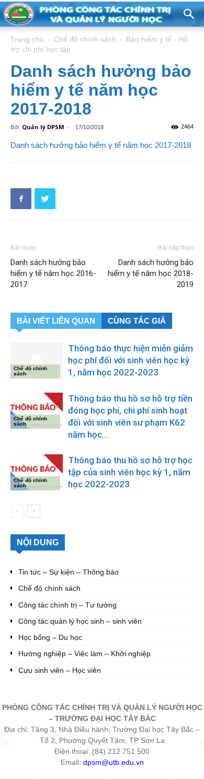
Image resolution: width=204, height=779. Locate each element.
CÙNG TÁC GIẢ (137, 320)
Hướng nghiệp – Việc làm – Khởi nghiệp (84, 653)
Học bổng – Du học (50, 637)
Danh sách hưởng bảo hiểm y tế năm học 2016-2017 (53, 273)
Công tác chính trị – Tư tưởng (67, 605)
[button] (189, 14)
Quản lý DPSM (43, 127)
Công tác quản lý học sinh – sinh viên (80, 621)
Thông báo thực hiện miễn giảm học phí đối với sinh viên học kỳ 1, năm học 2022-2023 (130, 360)
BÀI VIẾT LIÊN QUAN (56, 320)
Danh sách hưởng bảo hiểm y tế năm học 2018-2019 (151, 273)
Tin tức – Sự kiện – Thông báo (68, 572)
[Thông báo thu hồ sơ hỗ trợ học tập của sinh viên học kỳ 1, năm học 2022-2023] (36, 472)
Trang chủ (27, 39)
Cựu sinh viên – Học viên (59, 670)
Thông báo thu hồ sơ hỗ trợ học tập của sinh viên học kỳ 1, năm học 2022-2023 (130, 472)
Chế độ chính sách (85, 39)
